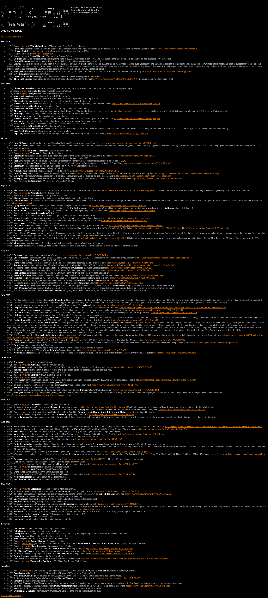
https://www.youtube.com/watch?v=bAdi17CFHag (85, 459)
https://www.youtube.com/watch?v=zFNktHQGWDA (136, 103)
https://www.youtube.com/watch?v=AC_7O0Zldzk (111, 414)
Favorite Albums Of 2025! (44, 54)
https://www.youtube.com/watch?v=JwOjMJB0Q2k (118, 578)
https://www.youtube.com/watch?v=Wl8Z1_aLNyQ (115, 385)
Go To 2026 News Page (11, 36)
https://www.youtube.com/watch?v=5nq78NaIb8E (96, 171)
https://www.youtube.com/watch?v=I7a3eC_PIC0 (104, 350)
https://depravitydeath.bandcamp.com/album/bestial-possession (143, 176)
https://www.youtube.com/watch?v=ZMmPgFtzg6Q (137, 118)
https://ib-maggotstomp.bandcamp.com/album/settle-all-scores (136, 225)
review (25, 46)
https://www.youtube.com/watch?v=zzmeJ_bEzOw (125, 111)
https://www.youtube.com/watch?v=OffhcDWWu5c (129, 268)
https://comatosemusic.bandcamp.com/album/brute (174, 353)
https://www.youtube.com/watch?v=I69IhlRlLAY (142, 434)
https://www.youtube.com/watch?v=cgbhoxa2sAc (130, 218)
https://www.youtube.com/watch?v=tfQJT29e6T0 (119, 504)
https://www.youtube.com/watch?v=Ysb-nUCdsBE (132, 278)
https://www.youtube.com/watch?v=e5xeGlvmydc (142, 275)
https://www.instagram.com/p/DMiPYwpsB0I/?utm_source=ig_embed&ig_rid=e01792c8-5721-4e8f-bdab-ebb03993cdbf (172, 307)
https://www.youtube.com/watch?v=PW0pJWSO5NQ (159, 310)
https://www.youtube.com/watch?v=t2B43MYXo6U (105, 407)
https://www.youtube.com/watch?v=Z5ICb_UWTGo (181, 409)
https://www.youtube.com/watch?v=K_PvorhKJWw (174, 312)
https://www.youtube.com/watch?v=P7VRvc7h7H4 (132, 210)
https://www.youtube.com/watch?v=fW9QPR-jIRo (85, 255)
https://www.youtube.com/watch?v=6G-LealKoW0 (114, 79)
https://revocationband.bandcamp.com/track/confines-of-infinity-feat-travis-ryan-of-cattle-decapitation (125, 558)
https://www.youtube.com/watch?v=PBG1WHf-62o (206, 228)
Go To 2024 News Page (11, 595)
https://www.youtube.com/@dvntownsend (86, 509)
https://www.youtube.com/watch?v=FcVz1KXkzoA (110, 548)
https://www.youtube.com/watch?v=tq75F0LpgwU (135, 320)
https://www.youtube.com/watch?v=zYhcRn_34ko (112, 474)
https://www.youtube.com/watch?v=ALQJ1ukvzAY (133, 143)
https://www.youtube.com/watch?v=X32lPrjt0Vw (112, 553)
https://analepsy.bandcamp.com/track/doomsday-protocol (157, 178)
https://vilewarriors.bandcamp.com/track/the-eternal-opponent (128, 190)
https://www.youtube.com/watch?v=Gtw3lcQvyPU (154, 265)
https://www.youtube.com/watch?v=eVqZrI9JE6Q (162, 340)
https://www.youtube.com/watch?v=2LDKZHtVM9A (163, 429)
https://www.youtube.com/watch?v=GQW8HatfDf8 (136, 390)
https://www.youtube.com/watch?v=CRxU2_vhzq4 (148, 586)
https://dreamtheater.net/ (22, 203)
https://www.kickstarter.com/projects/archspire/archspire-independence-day (39, 395)
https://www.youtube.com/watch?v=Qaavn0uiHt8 (126, 133)
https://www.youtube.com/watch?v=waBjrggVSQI (169, 71)
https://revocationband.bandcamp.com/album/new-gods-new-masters (166, 380)
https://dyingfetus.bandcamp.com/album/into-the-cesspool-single (117, 205)
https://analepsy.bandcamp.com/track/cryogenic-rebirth (102, 238)
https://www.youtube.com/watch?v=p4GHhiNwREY (114, 464)
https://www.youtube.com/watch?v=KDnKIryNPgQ (129, 270)
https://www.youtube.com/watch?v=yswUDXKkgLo (119, 283)
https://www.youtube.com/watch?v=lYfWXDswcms (130, 263)
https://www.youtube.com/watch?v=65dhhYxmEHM (132, 156)
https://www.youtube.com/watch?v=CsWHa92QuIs (124, 220)
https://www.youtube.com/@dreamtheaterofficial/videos (107, 551)
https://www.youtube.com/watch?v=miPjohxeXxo (216, 342)
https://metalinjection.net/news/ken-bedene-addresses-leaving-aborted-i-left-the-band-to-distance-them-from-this (213, 426)
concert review (28, 280)
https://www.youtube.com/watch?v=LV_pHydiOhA (119, 305)
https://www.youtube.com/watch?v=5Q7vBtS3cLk (156, 228)
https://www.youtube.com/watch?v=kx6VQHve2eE (148, 494)
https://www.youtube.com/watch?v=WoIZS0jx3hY (127, 451)
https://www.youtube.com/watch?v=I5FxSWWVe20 (129, 367)
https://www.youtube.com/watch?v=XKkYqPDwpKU (148, 163)
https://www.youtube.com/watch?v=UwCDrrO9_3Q (98, 439)
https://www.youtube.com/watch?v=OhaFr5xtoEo (175, 49)
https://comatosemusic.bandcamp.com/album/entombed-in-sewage (190, 173)
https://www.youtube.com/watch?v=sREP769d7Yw (116, 491)
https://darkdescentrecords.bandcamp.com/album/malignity (163, 258)
